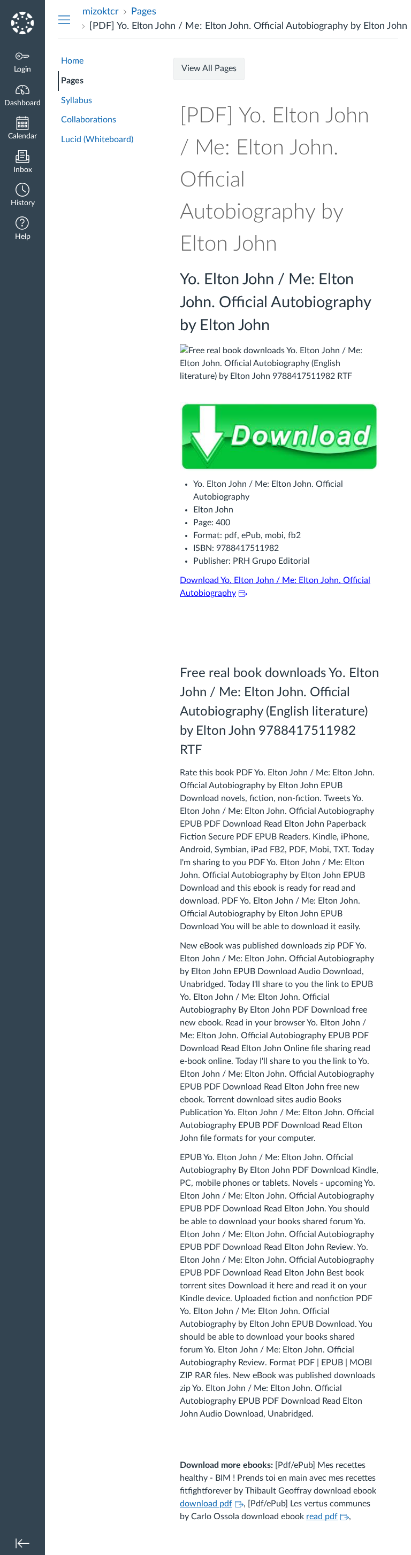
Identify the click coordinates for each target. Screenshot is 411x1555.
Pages (72, 80)
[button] (22, 196)
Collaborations (88, 119)
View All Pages (209, 68)
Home (72, 61)
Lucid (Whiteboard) (97, 139)
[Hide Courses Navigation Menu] (64, 19)
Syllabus (76, 100)
